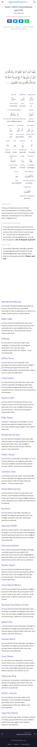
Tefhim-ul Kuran (9, 693)
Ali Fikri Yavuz (8, 358)
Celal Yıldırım (8, 378)
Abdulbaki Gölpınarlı (11, 301)
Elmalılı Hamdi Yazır (11, 434)
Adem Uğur (7, 318)
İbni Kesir (6, 508)
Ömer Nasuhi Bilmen (11, 585)
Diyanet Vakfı (8, 397)
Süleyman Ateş (9, 676)
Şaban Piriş (7, 622)
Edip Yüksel (7, 417)
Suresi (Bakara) (18, 13)
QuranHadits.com (21, 740)
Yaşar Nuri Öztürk (10, 713)
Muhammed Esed (10, 545)
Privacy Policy (25, 744)
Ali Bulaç (6, 338)
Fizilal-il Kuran (8, 454)
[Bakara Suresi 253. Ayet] (4, 733)
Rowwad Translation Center (15, 604)
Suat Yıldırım (7, 656)
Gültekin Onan (9, 471)
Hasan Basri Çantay (11, 489)
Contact (16, 744)
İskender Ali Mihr (9, 525)
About (9, 744)
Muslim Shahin (8, 565)
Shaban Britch (8, 639)
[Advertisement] (18, 49)
